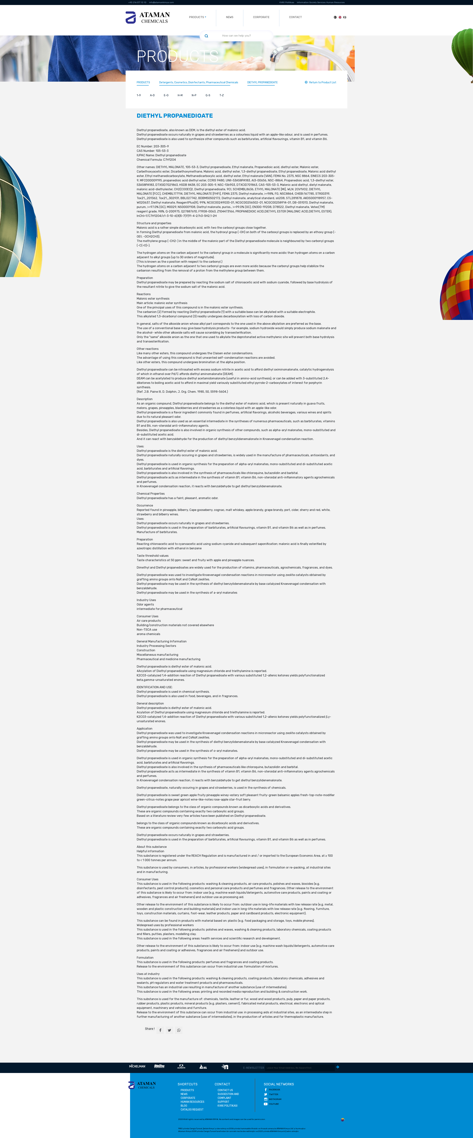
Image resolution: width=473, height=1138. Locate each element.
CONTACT (295, 17)
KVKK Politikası (287, 2)
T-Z (222, 95)
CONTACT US (225, 1090)
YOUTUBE (274, 1104)
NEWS (229, 17)
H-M (180, 95)
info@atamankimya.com (161, 2)
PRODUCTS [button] (196, 17)
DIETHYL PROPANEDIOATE (262, 82)
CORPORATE (261, 17)
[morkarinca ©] (343, 1120)
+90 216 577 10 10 (137, 2)
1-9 (139, 95)
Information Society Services (311, 2)
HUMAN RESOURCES (192, 1101)
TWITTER (273, 1094)
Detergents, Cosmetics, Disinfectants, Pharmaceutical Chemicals (198, 82)
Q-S (208, 95)
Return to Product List (322, 82)
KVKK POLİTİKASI (227, 1105)
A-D (152, 95)
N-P (194, 95)
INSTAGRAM (275, 1099)
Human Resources (335, 2)
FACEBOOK (274, 1089)
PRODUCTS (143, 82)
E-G (166, 95)
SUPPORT (223, 1101)
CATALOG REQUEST (192, 1109)
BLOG (184, 1105)
